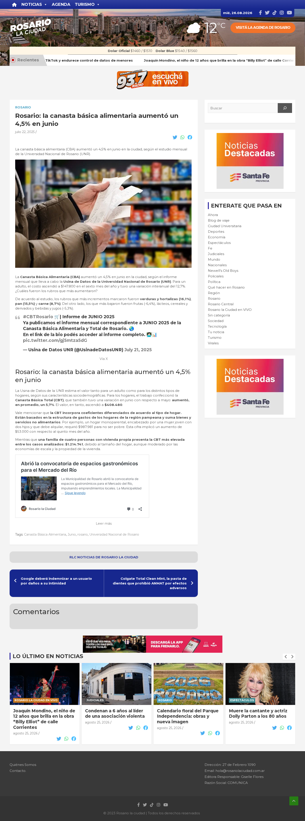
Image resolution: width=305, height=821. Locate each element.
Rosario (23, 107)
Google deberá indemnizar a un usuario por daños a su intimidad (56, 580)
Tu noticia (216, 332)
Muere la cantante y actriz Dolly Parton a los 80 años (258, 713)
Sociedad (216, 321)
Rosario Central (221, 304)
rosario (82, 534)
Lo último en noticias (48, 656)
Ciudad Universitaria (224, 226)
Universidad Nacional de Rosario (114, 534)
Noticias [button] (31, 4)
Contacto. (18, 771)
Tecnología (217, 326)
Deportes (216, 231)
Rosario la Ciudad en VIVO (230, 310)
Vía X (104, 359)
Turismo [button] (85, 4)
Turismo (214, 337)
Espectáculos (219, 243)
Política (214, 282)
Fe (210, 248)
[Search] (285, 108)
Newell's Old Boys (223, 270)
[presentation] (286, 657)
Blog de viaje (219, 220)
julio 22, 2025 (25, 132)
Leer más (104, 523)
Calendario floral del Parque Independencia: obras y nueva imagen (188, 716)
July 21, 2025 (138, 349)
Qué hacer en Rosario (226, 287)
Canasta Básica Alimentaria (45, 534)
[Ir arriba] (293, 800)
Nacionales (217, 265)
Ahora (213, 215)
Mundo (214, 259)
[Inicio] (14, 4)
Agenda (61, 4)
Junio (72, 534)
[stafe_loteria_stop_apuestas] (152, 638)
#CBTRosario (38, 316)
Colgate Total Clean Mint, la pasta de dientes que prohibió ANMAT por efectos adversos (150, 583)
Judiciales (216, 254)
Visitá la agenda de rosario (263, 27)
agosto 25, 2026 (25, 733)
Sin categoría (219, 315)
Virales (213, 343)
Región (214, 293)
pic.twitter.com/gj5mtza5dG (55, 340)
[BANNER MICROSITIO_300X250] (250, 135)
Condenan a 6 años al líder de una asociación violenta (115, 713)
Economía (216, 237)
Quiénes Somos (23, 765)
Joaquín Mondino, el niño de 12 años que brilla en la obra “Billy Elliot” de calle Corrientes (44, 719)
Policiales (216, 276)
